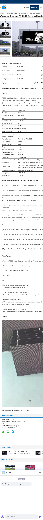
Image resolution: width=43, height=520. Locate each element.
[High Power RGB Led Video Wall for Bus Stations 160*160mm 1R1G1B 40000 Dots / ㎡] (38, 453)
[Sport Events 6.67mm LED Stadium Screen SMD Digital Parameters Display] (10, 468)
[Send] (40, 517)
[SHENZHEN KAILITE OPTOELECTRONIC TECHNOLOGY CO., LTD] (11, 8)
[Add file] (2, 517)
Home (26, 7)
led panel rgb (8, 410)
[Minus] (40, 472)
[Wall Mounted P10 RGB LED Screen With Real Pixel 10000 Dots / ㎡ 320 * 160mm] (4, 453)
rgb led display (25, 410)
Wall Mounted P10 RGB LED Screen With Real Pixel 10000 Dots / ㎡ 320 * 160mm (20, 453)
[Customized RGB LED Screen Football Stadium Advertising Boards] (30, 468)
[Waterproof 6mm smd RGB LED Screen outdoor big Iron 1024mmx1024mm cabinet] (5, 34)
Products (34, 7)
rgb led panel (16, 410)
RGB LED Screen (19, 13)
